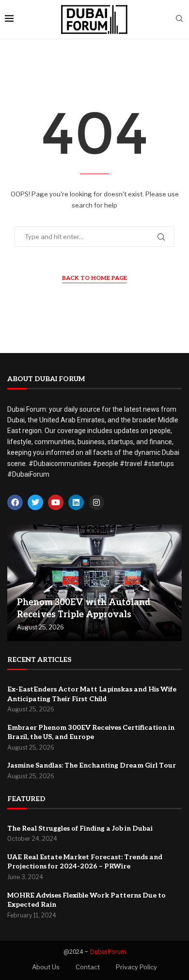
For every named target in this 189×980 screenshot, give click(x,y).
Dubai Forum (108, 951)
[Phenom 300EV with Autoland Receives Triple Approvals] (94, 583)
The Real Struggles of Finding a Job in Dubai (80, 828)
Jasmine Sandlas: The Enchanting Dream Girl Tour (91, 765)
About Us (46, 967)
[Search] (179, 19)
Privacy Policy (136, 967)
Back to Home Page (94, 278)
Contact (88, 967)
